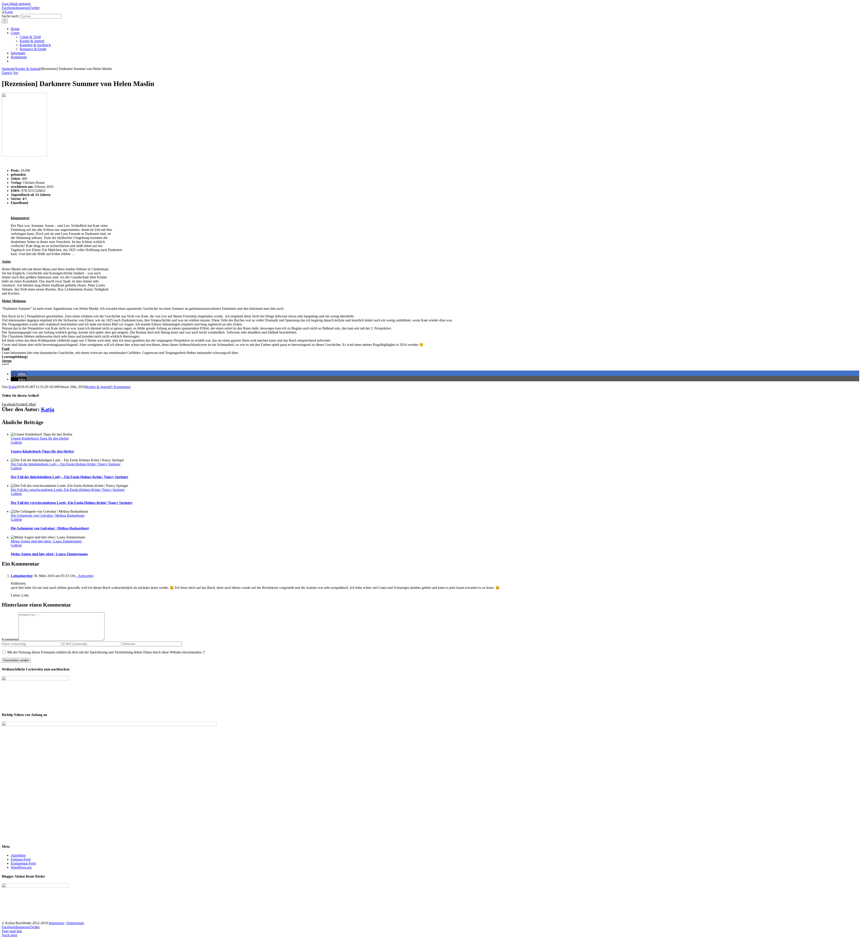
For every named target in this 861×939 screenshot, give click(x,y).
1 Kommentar (120, 387)
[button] (19, 374)
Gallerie (16, 442)
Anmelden (18, 855)
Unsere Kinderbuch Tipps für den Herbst (40, 438)
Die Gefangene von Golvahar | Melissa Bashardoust (47, 515)
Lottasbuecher (22, 576)
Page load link (12, 931)
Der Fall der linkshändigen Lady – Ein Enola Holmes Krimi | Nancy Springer (65, 464)
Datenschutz (75, 923)
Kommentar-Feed (23, 863)
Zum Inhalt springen (16, 4)
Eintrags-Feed (20, 859)
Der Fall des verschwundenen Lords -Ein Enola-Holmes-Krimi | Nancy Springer (68, 490)
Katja (12, 387)
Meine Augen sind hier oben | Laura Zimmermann (46, 541)
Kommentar (10, 639)
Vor (15, 73)
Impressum (56, 923)
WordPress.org (21, 867)
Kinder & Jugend (98, 387)
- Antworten (84, 576)
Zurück (7, 73)
